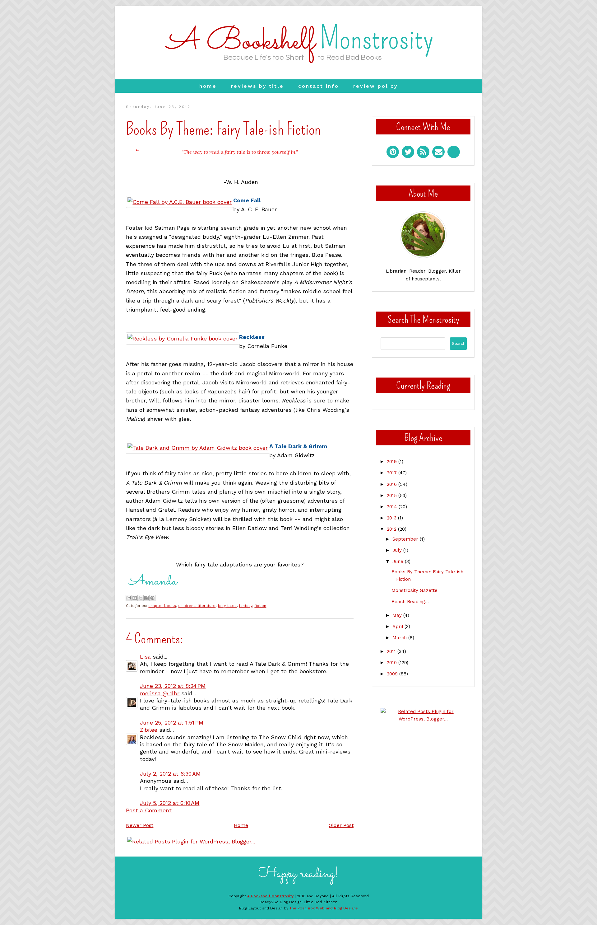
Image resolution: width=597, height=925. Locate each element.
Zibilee (148, 729)
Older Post (341, 825)
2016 (392, 484)
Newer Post (139, 825)
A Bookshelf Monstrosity (270, 896)
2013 (392, 518)
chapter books (162, 605)
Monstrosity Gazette (414, 590)
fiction (260, 605)
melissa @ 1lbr (159, 693)
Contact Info (318, 86)
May (397, 615)
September (406, 539)
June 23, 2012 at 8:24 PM (173, 686)
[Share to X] (140, 598)
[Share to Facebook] (146, 598)
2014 (393, 506)
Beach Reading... (410, 601)
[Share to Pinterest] (152, 598)
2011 (392, 651)
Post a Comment (149, 810)
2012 (392, 529)
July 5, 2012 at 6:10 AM (169, 803)
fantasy (245, 605)
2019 (392, 461)
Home (208, 86)
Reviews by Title (257, 86)
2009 (393, 674)
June (398, 561)
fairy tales (227, 605)
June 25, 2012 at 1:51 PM (171, 722)
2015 (392, 495)
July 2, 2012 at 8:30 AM (170, 773)
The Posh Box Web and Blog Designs (323, 908)
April (398, 626)
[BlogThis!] (135, 598)
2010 (392, 662)
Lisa (145, 656)
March (400, 638)
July (397, 550)
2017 (392, 473)
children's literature (196, 605)
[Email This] (129, 598)
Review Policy (375, 86)
